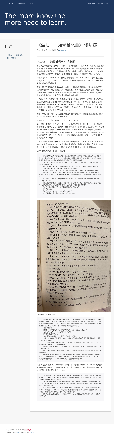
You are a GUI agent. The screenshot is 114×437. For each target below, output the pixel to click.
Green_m (63, 50)
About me (102, 3)
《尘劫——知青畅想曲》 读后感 (15, 56)
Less (32, 432)
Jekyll (17, 432)
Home (10, 3)
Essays (31, 3)
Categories (20, 3)
